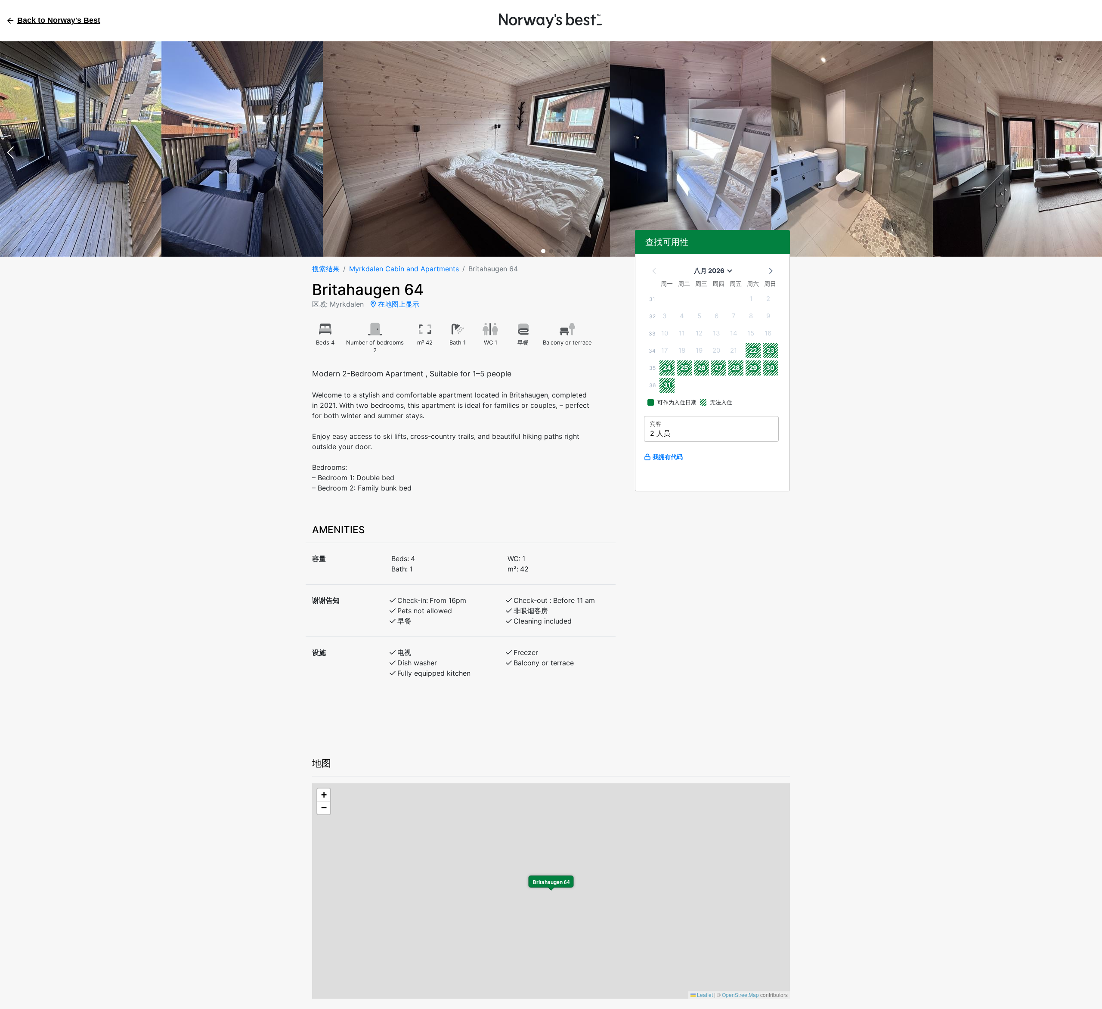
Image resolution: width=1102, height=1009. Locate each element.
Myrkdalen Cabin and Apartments (404, 268)
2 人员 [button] (660, 433)
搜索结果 (326, 268)
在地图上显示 (397, 304)
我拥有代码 (668, 456)
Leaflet (704, 994)
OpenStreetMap (740, 994)
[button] (10, 153)
